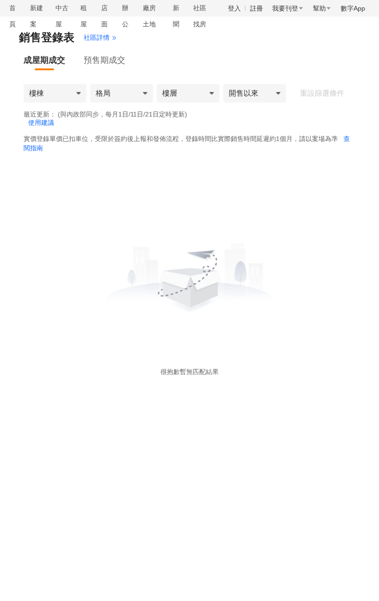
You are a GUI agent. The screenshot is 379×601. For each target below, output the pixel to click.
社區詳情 (97, 37)
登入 (234, 8)
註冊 (256, 8)
